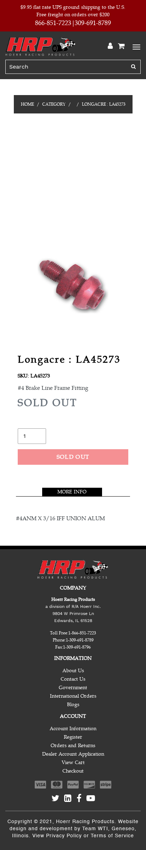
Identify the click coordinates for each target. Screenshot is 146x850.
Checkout (73, 771)
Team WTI (95, 828)
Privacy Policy (64, 835)
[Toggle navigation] (135, 46)
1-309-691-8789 (80, 640)
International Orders (73, 696)
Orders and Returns (73, 746)
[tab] (72, 492)
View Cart (73, 763)
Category (54, 104)
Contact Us (73, 679)
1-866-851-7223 (82, 633)
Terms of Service (112, 835)
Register (73, 737)
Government (73, 688)
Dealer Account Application (73, 754)
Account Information (73, 729)
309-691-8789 (93, 23)
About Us (73, 671)
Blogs (73, 705)
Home (27, 104)
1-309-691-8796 (77, 647)
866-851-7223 (53, 23)
